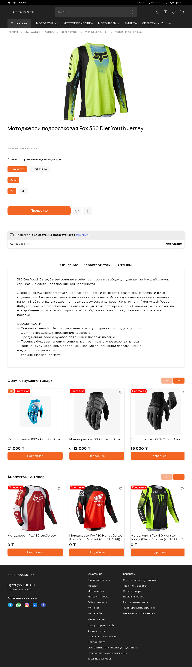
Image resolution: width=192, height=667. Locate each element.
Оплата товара (132, 591)
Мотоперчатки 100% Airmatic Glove (34, 439)
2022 (13, 179)
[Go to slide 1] (74, 119)
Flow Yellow (17, 169)
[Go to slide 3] (80, 119)
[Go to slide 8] (95, 119)
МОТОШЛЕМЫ (108, 23)
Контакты (93, 607)
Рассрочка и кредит (135, 602)
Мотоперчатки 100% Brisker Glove (95, 439)
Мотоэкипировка (98, 596)
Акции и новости (98, 631)
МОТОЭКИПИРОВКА (78, 23)
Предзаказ (39, 210)
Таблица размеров (100, 658)
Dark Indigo (40, 169)
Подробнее (35, 456)
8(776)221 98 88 (17, 2)
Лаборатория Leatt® (101, 625)
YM (23, 191)
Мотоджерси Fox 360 (129, 32)
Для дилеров (173, 2)
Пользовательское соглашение (108, 653)
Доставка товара (133, 596)
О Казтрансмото (98, 602)
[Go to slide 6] (89, 119)
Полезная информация (102, 636)
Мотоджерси (69, 32)
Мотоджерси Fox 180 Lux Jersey (32, 535)
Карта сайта (95, 613)
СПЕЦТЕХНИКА (153, 23)
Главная (13, 32)
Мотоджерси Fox (96, 32)
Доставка (155, 2)
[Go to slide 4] (83, 119)
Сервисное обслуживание (140, 580)
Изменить (82, 235)
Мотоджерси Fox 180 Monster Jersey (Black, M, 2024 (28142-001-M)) (158, 537)
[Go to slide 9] (98, 119)
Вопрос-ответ (96, 642)
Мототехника (96, 591)
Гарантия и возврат (135, 585)
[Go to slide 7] (92, 119)
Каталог (22, 23)
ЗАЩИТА (130, 23)
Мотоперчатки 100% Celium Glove (157, 439)
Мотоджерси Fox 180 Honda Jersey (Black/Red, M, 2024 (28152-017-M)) (95, 537)
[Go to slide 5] (86, 119)
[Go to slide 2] (77, 119)
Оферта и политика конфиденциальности (113, 647)
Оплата (141, 2)
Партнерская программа (139, 607)
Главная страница (99, 580)
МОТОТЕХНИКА (47, 23)
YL (11, 191)
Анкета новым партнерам (139, 613)
